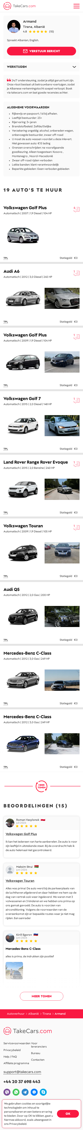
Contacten (37, 1059)
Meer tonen (42, 996)
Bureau (35, 1053)
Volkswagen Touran (23, 526)
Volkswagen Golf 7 (22, 398)
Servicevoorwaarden (16, 1043)
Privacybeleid (12, 1050)
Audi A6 (11, 271)
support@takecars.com (22, 1072)
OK (68, 1114)
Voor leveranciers (39, 1045)
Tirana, (28, 27)
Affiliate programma (16, 1063)
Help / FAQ (10, 1056)
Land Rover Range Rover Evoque (35, 462)
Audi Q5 (11, 589)
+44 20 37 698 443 (21, 1081)
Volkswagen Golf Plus (25, 208)
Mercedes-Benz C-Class (27, 653)
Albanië (39, 27)
